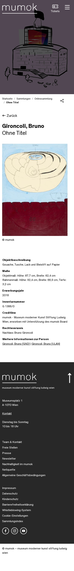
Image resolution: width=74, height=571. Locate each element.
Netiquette (8, 469)
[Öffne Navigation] (67, 7)
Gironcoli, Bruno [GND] (16, 343)
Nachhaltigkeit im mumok (17, 464)
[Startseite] (19, 7)
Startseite (7, 99)
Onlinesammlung (43, 99)
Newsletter (9, 458)
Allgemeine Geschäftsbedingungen (23, 475)
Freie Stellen (10, 447)
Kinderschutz (10, 499)
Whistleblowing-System (16, 510)
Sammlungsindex (12, 521)
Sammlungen (24, 99)
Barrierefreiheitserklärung (17, 504)
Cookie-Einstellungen (15, 515)
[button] (55, 9)
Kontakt (7, 413)
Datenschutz (10, 493)
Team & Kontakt (12, 442)
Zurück (12, 116)
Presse (6, 453)
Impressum (9, 488)
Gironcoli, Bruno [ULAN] (46, 343)
